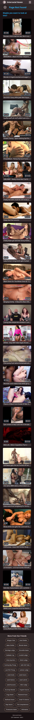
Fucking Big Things (10, 665)
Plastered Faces (23, 694)
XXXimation (24, 709)
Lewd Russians (11, 685)
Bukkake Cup (10, 655)
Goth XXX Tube (25, 665)
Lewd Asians (23, 675)
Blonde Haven (23, 645)
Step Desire (9, 704)
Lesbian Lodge (24, 670)
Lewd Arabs (11, 675)
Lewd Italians (11, 680)
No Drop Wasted (10, 690)
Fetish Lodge (24, 660)
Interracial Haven (15, 2)
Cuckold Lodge (23, 655)
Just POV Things (10, 670)
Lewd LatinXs (23, 680)
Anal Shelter (23, 640)
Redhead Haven (10, 699)
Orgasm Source (24, 690)
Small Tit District (24, 699)
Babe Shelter (10, 645)
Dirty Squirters (10, 660)
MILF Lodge (23, 685)
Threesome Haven (11, 709)
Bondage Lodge (10, 650)
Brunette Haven (24, 650)
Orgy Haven (10, 694)
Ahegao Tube (11, 640)
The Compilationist (22, 704)
